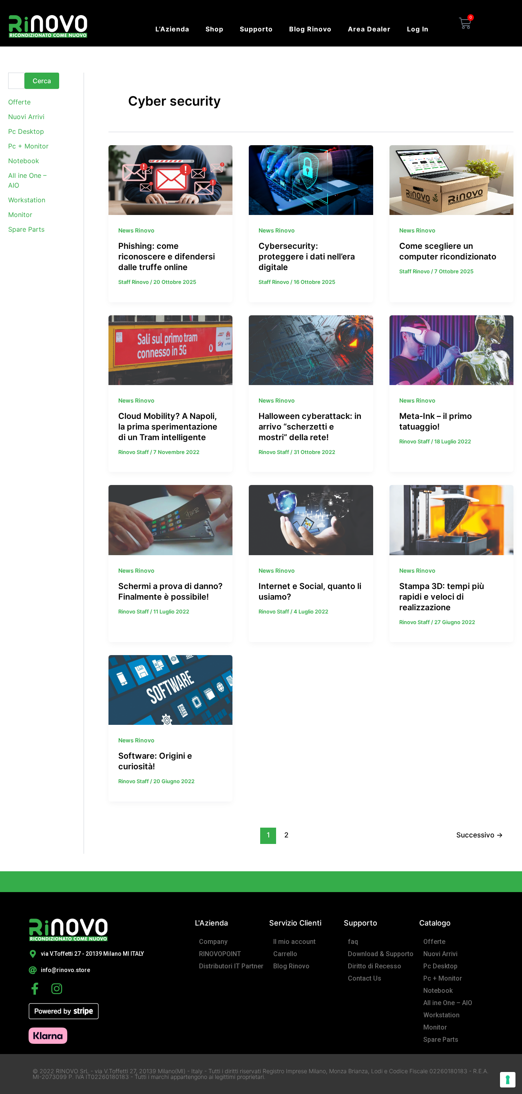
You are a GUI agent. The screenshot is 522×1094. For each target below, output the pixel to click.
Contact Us (364, 978)
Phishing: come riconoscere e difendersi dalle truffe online (166, 256)
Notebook (23, 161)
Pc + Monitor (28, 146)
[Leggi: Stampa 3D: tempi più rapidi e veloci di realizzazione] (451, 519)
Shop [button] (214, 29)
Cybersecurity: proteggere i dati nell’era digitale (307, 256)
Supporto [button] (256, 29)
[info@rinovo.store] (33, 970)
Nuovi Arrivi (26, 117)
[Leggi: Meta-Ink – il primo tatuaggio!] (451, 349)
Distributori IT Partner (231, 966)
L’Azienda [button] (172, 29)
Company (213, 942)
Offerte (19, 102)
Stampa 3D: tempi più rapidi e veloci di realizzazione (441, 596)
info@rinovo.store (65, 970)
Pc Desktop (26, 131)
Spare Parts (26, 229)
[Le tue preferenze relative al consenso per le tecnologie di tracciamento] (507, 1079)
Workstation (26, 200)
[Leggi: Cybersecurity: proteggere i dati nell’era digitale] (311, 179)
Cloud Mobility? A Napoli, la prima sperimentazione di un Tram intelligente (167, 426)
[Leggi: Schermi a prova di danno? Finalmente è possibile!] (170, 519)
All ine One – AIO (447, 1003)
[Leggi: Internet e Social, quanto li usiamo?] (311, 519)
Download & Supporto (381, 954)
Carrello (285, 954)
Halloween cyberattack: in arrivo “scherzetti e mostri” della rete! (310, 426)
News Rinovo (136, 230)
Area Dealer (369, 29)
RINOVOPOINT (220, 954)
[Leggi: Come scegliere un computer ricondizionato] (451, 179)
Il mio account (294, 942)
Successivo (479, 834)
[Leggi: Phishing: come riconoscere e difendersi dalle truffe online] (170, 179)
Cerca (42, 81)
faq (353, 942)
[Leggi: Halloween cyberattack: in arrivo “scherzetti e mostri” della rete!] (311, 349)
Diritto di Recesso (374, 966)
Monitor (20, 214)
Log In (418, 29)
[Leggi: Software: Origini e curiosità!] (170, 689)
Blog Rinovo (310, 29)
